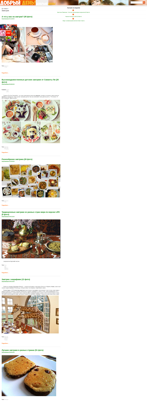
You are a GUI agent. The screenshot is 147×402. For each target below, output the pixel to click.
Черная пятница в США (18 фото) (73, 16)
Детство (6, 147)
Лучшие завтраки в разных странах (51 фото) (22, 350)
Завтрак (6, 65)
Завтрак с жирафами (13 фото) (16, 279)
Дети (7, 91)
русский (13, 261)
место (12, 294)
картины (4, 96)
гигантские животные (19, 290)
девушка (38, 95)
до (34, 290)
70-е (5, 265)
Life (5, 266)
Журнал (6, 268)
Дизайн (8, 24)
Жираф (6, 336)
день (9, 290)
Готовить (6, 149)
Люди (5, 66)
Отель (5, 338)
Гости (22, 291)
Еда (7, 90)
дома (36, 290)
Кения (52, 286)
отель (32, 286)
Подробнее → (5, 73)
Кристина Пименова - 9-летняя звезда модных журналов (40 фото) (73, 12)
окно (28, 292)
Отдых (6, 339)
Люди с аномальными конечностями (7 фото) (73, 20)
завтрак (38, 294)
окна (57, 290)
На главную (5, 8)
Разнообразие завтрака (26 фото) (17, 159)
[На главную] (18, 2)
